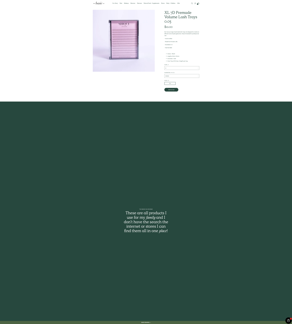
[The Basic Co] (99, 3)
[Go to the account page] (195, 3)
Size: (166, 80)
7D (170, 83)
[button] (146, 322)
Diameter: (169, 72)
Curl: (166, 64)
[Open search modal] (192, 3)
